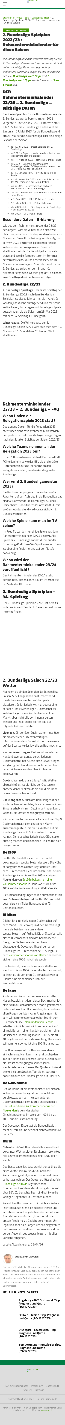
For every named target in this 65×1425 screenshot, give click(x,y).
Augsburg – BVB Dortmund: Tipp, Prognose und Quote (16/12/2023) (39, 1303)
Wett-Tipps (22, 17)
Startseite (8, 17)
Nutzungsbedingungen (17, 1386)
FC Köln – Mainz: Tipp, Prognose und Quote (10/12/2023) (39, 1316)
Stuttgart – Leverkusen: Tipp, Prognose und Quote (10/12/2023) (37, 1332)
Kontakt (39, 1390)
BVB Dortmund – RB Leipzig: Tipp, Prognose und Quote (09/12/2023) (40, 1347)
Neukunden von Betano (39, 1022)
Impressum (37, 1386)
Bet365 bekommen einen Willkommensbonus (28, 881)
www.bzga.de (47, 1410)
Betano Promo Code (47, 1399)
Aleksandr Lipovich (26, 1256)
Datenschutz (52, 1386)
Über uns (28, 1390)
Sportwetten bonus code (21, 1399)
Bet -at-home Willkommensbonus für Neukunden (29, 1108)
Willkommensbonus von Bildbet (28, 955)
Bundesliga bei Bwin (15, 1184)
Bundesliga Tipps (41, 17)
